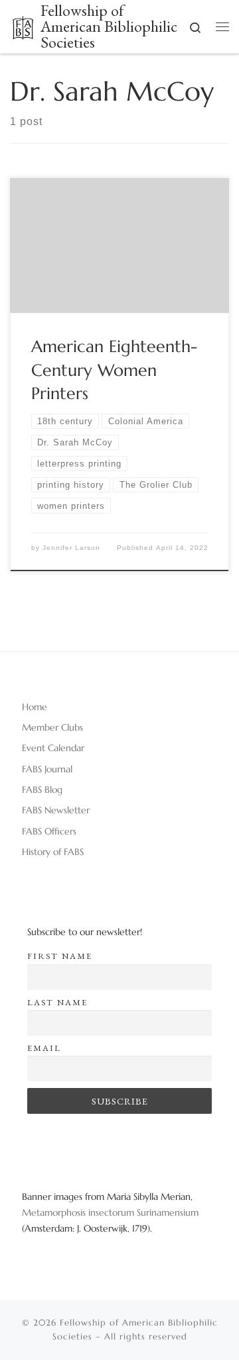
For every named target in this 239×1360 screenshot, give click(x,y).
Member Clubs (52, 727)
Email (44, 1048)
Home (34, 707)
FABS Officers (49, 831)
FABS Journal (47, 769)
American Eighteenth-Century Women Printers (114, 370)
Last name (57, 1002)
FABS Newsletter (56, 810)
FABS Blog (42, 789)
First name (59, 956)
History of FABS (53, 852)
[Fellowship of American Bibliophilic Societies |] (23, 25)
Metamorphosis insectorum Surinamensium (110, 1212)
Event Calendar (53, 748)
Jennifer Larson (71, 547)
